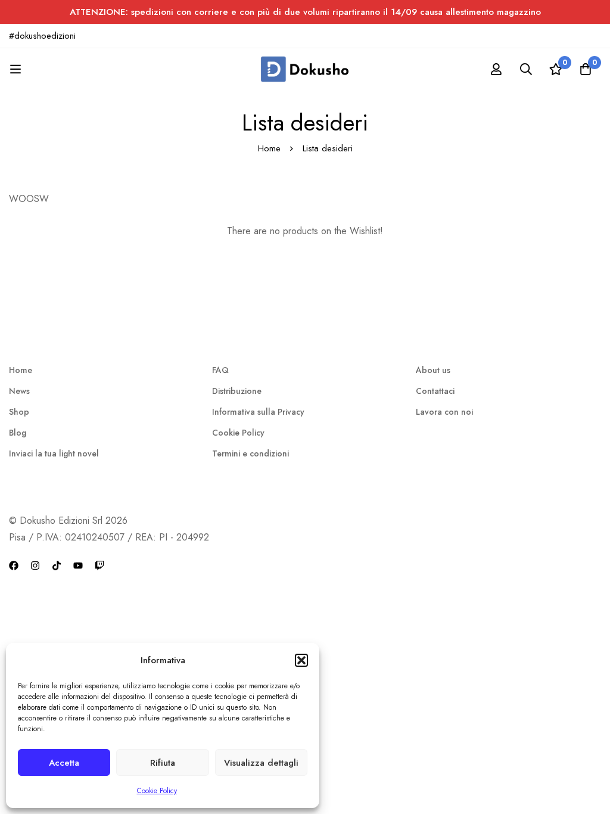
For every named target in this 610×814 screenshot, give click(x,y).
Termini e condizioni (250, 453)
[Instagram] (35, 564)
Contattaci (435, 391)
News (19, 391)
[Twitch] (99, 564)
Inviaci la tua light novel (54, 453)
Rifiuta (162, 762)
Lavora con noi (444, 412)
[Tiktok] (56, 564)
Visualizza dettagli (261, 762)
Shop (19, 412)
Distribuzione (237, 391)
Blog (17, 433)
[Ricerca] (526, 69)
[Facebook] (13, 564)
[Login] (496, 69)
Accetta (64, 762)
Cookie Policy (157, 790)
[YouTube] (78, 564)
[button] (301, 660)
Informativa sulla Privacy (258, 412)
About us (433, 370)
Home (269, 148)
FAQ (220, 370)
